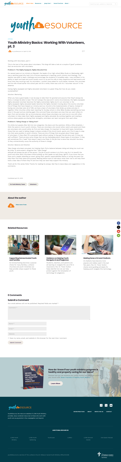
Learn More (55, 383)
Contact (109, 411)
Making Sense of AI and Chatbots (96, 258)
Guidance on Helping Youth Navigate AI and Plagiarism (57, 259)
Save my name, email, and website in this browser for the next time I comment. (38, 338)
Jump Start (48, 3)
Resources (39, 3)
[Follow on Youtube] (111, 405)
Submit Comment (15, 342)
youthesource (18, 51)
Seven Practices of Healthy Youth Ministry (75, 377)
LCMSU (69, 437)
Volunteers (33, 184)
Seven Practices (58, 3)
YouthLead (51, 437)
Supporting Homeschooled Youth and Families (22, 259)
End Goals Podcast (107, 437)
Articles (10, 39)
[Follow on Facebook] (101, 405)
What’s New (29, 3)
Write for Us (99, 411)
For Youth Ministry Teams (17, 184)
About (67, 3)
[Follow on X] (106, 405)
